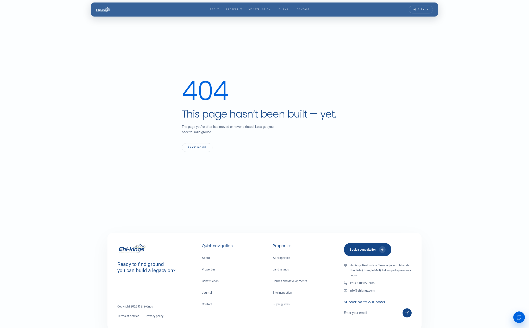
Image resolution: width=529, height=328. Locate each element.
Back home (197, 147)
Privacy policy (154, 316)
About (214, 9)
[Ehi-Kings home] (103, 9)
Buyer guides (281, 304)
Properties (234, 9)
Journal (283, 9)
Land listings (281, 269)
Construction (260, 9)
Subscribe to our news (364, 302)
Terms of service (128, 316)
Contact (303, 9)
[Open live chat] (519, 317)
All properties (281, 258)
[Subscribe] (407, 312)
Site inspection (282, 292)
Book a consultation (363, 249)
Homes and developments (290, 281)
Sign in (423, 9)
